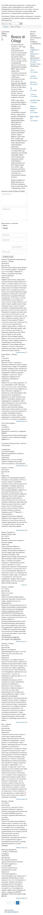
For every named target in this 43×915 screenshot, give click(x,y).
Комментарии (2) (21, 722)
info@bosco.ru (34, 50)
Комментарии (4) (21, 421)
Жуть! (5, 225)
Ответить (24, 585)
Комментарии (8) (21, 530)
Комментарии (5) (21, 465)
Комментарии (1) (21, 352)
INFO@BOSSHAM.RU (11, 912)
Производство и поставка (35, 61)
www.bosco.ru (34, 54)
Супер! (5, 228)
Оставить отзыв (8, 257)
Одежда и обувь (35, 64)
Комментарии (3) (21, 847)
